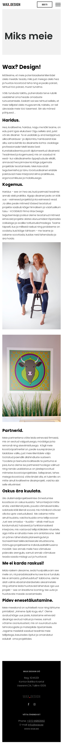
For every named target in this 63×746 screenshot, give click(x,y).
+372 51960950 (36, 721)
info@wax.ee (35, 725)
